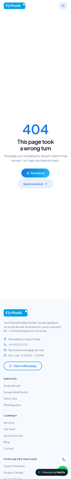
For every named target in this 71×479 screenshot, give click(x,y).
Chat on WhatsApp (24, 366)
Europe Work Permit (16, 392)
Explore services (33, 183)
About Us (9, 422)
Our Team (9, 429)
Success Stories (13, 435)
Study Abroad (12, 385)
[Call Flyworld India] (63, 459)
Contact (9, 448)
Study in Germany (14, 466)
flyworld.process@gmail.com (26, 350)
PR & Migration (12, 405)
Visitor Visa (10, 398)
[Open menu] (63, 5)
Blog (6, 442)
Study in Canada (13, 472)
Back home (38, 173)
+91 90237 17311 (18, 344)
